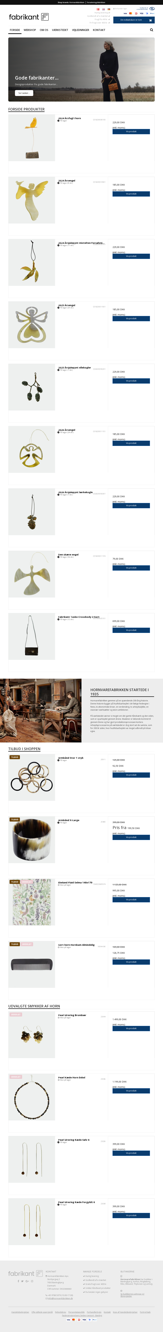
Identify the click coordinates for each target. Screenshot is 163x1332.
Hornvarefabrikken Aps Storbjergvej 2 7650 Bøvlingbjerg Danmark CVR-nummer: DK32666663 (59, 1282)
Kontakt (99, 30)
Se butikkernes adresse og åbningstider (132, 1295)
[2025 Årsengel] (31, 324)
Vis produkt (131, 131)
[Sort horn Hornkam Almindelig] (31, 964)
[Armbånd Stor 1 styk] (31, 777)
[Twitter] (22, 1281)
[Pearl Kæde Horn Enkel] (31, 1097)
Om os (44, 30)
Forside (15, 30)
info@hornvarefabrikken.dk (60, 1298)
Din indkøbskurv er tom (131, 19)
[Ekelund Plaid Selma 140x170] (31, 902)
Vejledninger (80, 30)
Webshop (30, 30)
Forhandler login (120, 8)
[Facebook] (18, 1281)
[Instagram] (32, 1281)
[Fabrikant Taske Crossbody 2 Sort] (31, 636)
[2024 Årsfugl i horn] (31, 137)
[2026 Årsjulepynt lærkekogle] (31, 511)
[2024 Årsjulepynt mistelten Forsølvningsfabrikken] (31, 262)
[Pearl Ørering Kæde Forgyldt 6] (31, 1221)
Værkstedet (60, 30)
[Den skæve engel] (31, 574)
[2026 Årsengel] (31, 449)
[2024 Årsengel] (31, 200)
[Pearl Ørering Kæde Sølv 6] (31, 1159)
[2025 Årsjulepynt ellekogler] (31, 387)
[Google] (27, 1281)
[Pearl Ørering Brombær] (31, 1034)
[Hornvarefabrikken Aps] (44, 17)
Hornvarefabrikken (76, 2)
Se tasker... (24, 93)
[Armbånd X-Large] (31, 839)
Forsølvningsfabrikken (96, 2)
